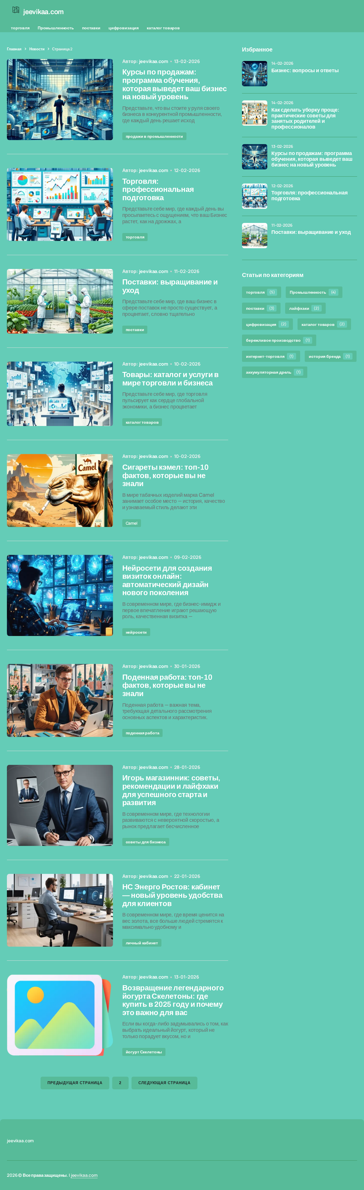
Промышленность (56, 27)
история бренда (329, 356)
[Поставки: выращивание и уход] (60, 301)
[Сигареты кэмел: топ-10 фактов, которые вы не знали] (60, 490)
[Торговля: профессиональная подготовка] (60, 204)
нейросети (136, 632)
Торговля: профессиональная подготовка (309, 195)
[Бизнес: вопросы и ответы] (254, 73)
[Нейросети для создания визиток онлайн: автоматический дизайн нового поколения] (60, 595)
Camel (132, 523)
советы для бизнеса (146, 842)
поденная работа (142, 733)
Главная (14, 48)
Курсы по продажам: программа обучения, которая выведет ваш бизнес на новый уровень (311, 159)
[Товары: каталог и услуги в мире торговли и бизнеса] (60, 394)
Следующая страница (164, 1083)
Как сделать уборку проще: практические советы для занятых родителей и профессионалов (305, 118)
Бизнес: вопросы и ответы (305, 70)
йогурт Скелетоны (144, 1052)
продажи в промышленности (154, 136)
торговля (20, 27)
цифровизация (123, 27)
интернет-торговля (270, 356)
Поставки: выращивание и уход (311, 232)
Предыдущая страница (75, 1083)
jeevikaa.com (84, 1175)
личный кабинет (142, 942)
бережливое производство (278, 340)
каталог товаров (163, 27)
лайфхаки (304, 308)
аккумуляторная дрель (273, 372)
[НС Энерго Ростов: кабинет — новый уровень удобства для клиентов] (60, 910)
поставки (91, 27)
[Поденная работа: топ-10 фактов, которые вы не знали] (60, 700)
